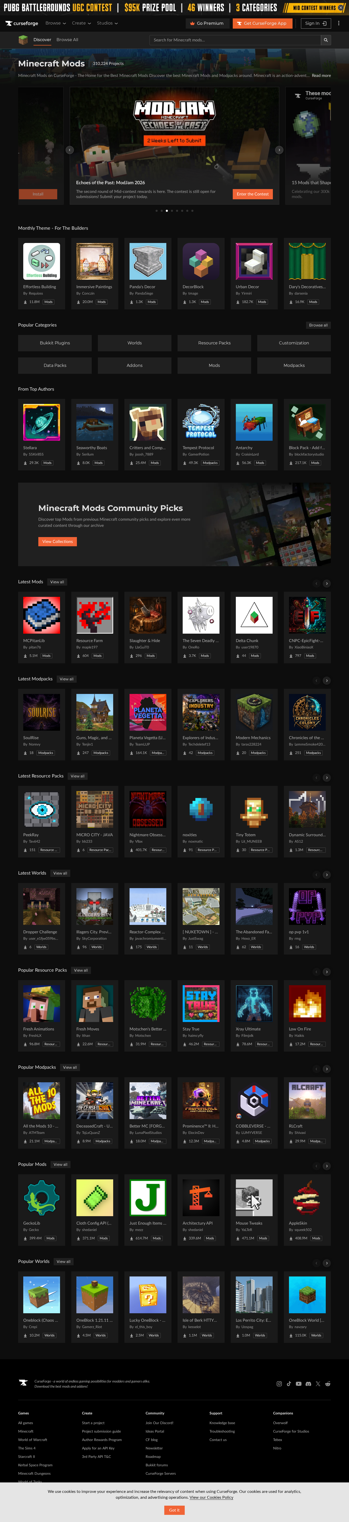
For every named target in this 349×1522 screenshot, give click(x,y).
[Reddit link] (328, 1384)
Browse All (67, 39)
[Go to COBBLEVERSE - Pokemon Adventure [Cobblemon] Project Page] (254, 1113)
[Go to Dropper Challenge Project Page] (41, 919)
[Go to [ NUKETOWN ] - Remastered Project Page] (201, 919)
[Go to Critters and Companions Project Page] (147, 434)
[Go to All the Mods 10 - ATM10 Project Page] (41, 1113)
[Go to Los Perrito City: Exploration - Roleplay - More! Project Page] (254, 1307)
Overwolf (280, 1423)
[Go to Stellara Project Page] (41, 434)
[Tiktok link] (289, 1384)
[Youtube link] (299, 1384)
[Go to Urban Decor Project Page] (254, 273)
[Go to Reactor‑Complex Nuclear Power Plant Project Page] (147, 919)
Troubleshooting (222, 1431)
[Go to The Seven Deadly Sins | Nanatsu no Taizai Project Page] (201, 627)
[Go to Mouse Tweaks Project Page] (254, 1210)
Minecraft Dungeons (34, 1473)
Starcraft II (26, 1457)
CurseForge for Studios (291, 1431)
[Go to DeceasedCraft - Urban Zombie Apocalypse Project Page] (94, 1113)
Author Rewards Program (102, 1440)
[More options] (339, 23)
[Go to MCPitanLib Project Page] (41, 627)
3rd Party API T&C (96, 1457)
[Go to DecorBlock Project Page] (201, 273)
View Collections (57, 542)
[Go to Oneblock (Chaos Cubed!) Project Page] (41, 1307)
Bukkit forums (157, 1465)
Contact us (218, 1440)
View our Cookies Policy (211, 1497)
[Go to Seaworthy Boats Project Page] (94, 434)
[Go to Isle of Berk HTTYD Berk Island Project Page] (201, 1307)
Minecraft (25, 1431)
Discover (42, 39)
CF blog (152, 1440)
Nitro (277, 1448)
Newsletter (154, 1448)
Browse (53, 23)
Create (79, 23)
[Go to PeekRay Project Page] (41, 821)
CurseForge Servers (161, 1473)
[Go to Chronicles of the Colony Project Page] (307, 724)
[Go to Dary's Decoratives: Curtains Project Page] (307, 273)
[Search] (326, 40)
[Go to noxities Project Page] (201, 821)
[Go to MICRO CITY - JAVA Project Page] (94, 821)
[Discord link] (308, 1384)
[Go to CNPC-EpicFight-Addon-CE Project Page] (307, 627)
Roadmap (153, 1457)
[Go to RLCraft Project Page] (307, 1113)
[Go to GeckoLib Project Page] (41, 1210)
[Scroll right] (327, 583)
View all (57, 582)
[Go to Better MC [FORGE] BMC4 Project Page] (147, 1113)
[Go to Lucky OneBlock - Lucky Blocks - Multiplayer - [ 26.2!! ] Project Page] (147, 1307)
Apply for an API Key (98, 1448)
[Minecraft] (23, 40)
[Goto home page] (22, 23)
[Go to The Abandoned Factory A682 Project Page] (254, 919)
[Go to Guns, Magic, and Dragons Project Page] (94, 724)
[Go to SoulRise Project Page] (41, 724)
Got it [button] (174, 1510)
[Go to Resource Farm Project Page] (94, 627)
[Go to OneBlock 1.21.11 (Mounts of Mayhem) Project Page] (94, 1307)
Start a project (93, 1423)
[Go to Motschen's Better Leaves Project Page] (147, 1016)
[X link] (318, 1384)
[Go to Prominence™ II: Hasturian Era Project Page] (201, 1113)
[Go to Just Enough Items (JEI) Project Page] (147, 1210)
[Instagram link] (279, 1384)
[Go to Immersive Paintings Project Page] (94, 273)
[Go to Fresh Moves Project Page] (94, 1016)
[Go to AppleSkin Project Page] (307, 1210)
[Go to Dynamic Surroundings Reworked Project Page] (307, 821)
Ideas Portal (155, 1431)
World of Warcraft (32, 1440)
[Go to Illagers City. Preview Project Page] (94, 919)
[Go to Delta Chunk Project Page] (254, 627)
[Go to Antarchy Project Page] (254, 434)
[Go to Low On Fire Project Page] (307, 1016)
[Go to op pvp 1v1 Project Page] (307, 919)
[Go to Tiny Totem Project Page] (254, 821)
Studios (105, 23)
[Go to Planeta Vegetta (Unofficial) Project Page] (147, 724)
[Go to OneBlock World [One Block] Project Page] (307, 1307)
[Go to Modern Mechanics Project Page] (254, 724)
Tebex (277, 1440)
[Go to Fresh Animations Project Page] (41, 1016)
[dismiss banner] (341, 8)
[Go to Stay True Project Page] (201, 1016)
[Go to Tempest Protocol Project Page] (201, 434)
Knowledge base (222, 1423)
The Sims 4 (27, 1448)
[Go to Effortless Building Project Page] (41, 273)
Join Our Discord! (159, 1423)
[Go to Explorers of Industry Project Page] (201, 724)
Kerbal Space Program (35, 1465)
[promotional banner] (174, 7)
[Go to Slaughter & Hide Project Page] (147, 627)
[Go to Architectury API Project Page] (201, 1210)
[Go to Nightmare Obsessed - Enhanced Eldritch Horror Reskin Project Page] (147, 821)
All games (25, 1423)
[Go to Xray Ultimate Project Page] (254, 1016)
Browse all (318, 325)
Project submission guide (101, 1431)
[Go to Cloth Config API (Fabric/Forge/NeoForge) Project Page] (94, 1210)
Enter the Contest (253, 194)
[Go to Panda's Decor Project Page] (147, 273)
